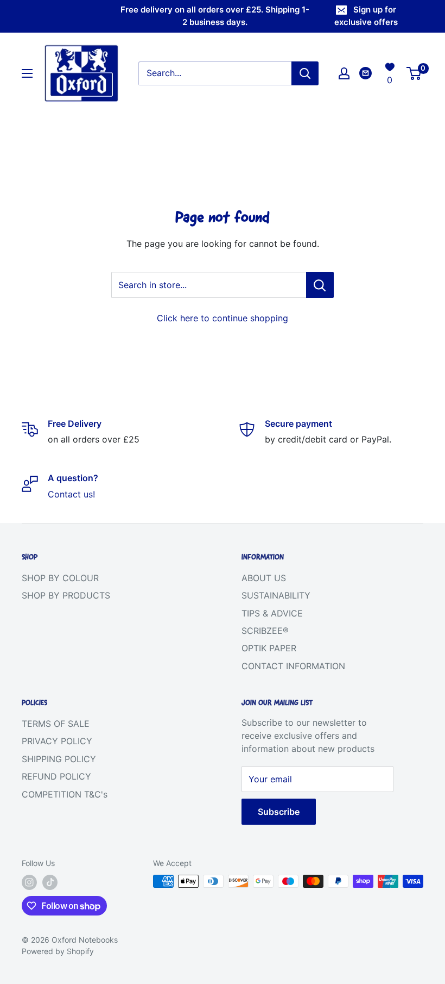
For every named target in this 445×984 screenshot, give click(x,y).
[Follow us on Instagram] (29, 882)
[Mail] (365, 73)
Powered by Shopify (58, 951)
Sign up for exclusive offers (366, 15)
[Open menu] (27, 73)
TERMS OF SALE (56, 723)
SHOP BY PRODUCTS (66, 595)
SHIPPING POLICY (59, 758)
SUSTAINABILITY (275, 595)
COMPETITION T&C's (64, 794)
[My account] (344, 73)
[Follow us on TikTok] (50, 882)
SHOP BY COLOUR (60, 577)
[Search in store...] (320, 285)
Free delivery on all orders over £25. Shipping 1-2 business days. (214, 15)
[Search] (305, 73)
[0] (414, 73)
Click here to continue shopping (222, 318)
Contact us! (71, 494)
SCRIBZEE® (265, 630)
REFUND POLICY (56, 776)
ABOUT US (263, 577)
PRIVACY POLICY (57, 741)
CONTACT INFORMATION (293, 666)
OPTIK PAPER (268, 648)
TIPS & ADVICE (272, 613)
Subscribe (279, 811)
